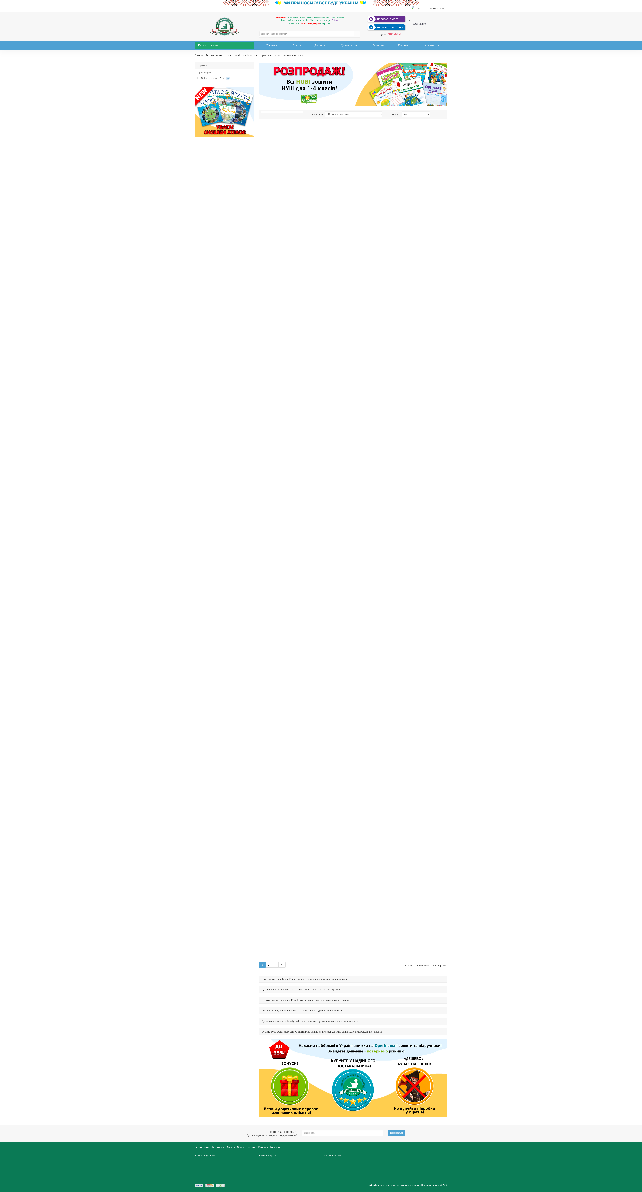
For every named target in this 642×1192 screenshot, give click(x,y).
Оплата (297, 45)
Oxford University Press (215, 78)
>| (282, 965)
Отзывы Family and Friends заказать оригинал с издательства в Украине (302, 1010)
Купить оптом (349, 45)
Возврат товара (202, 1147)
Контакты (403, 45)
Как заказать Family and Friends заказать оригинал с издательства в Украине (305, 979)
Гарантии (378, 45)
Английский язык (215, 55)
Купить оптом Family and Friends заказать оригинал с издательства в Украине (306, 1000)
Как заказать (432, 45)
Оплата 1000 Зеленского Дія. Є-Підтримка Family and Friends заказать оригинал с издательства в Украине (322, 1031)
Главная (199, 55)
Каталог (208, 45)
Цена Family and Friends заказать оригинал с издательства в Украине (301, 989)
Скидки (231, 1147)
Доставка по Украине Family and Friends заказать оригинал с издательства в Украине (310, 1021)
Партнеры (272, 45)
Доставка (319, 45)
